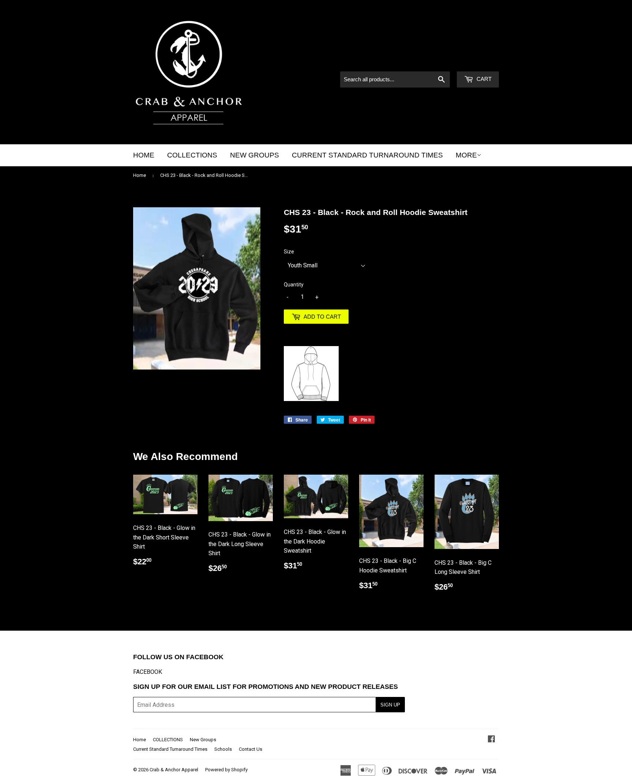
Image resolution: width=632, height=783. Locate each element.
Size (289, 252)
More (466, 155)
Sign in (437, 61)
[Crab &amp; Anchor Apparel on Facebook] (491, 739)
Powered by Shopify (226, 769)
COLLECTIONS (192, 155)
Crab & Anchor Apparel (174, 769)
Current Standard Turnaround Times (367, 155)
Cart (483, 79)
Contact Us (250, 749)
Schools (223, 749)
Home (143, 155)
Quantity (294, 284)
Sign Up (390, 705)
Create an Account (477, 61)
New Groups (254, 155)
